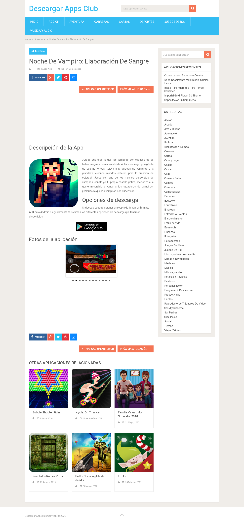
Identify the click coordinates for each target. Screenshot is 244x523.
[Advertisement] (91, 121)
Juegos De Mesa (174, 245)
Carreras (101, 21)
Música (168, 267)
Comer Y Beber (173, 178)
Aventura (77, 21)
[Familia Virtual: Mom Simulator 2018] (134, 388)
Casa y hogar (171, 160)
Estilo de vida (172, 223)
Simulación (170, 317)
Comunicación (172, 191)
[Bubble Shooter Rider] (48, 388)
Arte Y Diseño (172, 129)
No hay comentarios (71, 69)
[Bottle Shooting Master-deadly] (91, 452)
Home (28, 39)
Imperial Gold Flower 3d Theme (182, 95)
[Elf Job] (134, 452)
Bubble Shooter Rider (46, 412)
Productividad (172, 294)
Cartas (124, 21)
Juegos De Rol (174, 21)
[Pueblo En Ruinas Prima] (48, 452)
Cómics (168, 182)
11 (106, 280)
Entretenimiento (173, 218)
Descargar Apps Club (63, 8)
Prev (70, 260)
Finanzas (169, 232)
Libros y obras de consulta (179, 254)
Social (167, 321)
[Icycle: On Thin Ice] (91, 388)
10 (103, 280)
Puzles (168, 299)
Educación (170, 200)
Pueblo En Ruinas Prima (48, 476)
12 (109, 280)
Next (112, 260)
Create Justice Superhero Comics (183, 75)
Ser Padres (170, 312)
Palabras (169, 281)
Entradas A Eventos (175, 214)
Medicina (169, 263)
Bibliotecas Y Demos (176, 147)
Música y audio (41, 30)
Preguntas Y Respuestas (178, 290)
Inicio (34, 21)
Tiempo (168, 326)
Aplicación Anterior (99, 89)
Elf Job (122, 476)
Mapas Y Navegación (176, 258)
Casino (168, 164)
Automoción (171, 133)
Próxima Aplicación (134, 89)
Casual (168, 169)
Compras (169, 187)
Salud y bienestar (174, 308)
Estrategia (170, 227)
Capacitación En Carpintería (180, 100)
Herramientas (172, 241)
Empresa (169, 209)
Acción (54, 21)
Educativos (170, 205)
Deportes (147, 21)
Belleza (168, 142)
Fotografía (170, 236)
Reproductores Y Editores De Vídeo (185, 303)
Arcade (168, 124)
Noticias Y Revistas (175, 276)
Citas (167, 173)
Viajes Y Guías (172, 330)
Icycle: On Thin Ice (87, 412)
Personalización (173, 285)
